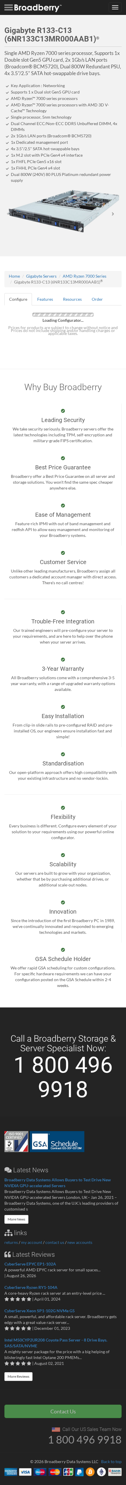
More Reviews (18, 1376)
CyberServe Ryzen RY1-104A (30, 1287)
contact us (54, 1242)
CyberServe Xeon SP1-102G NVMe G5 (39, 1310)
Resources (72, 299)
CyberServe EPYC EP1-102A (30, 1263)
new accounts (79, 1242)
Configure (18, 299)
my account (31, 1242)
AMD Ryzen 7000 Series (84, 276)
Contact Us (63, 1411)
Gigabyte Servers (41, 276)
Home (14, 276)
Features (45, 299)
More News (16, 1219)
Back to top (111, 1461)
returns (11, 1242)
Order (97, 299)
